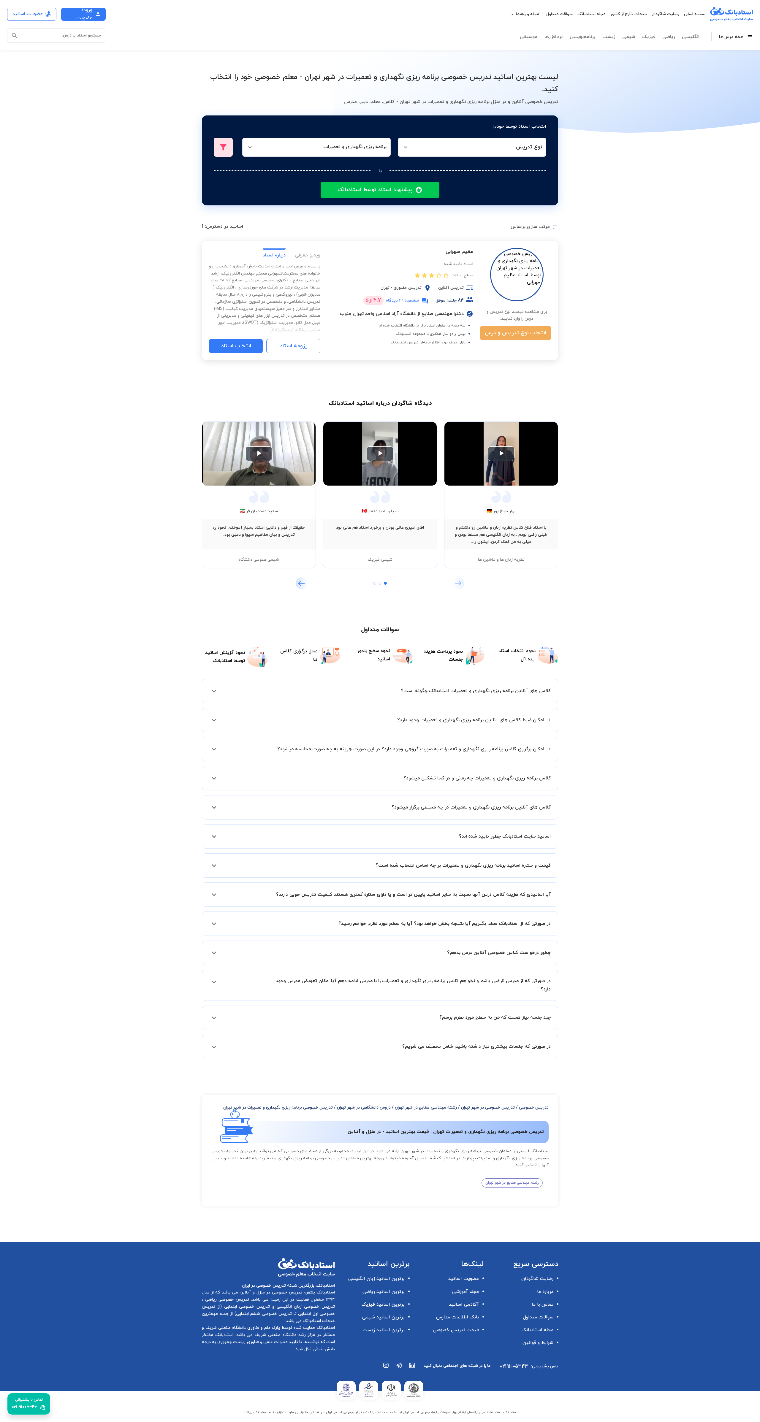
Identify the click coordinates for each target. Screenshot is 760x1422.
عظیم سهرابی (459, 251)
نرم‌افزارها (553, 37)
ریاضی (668, 37)
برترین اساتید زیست (384, 1330)
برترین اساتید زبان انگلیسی (376, 1278)
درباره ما (545, 1291)
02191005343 (514, 1366)
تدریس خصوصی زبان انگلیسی (304, 1307)
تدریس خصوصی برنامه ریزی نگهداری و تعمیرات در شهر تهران (278, 1107)
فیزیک (648, 37)
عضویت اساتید (463, 1278)
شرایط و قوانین (537, 1342)
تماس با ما (542, 1304)
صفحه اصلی (694, 14)
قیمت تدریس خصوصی (456, 1330)
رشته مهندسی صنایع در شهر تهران (426, 1107)
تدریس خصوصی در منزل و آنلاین (270, 1292)
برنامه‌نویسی (582, 37)
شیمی (628, 37)
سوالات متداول (559, 14)
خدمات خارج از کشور (628, 14)
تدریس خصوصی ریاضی (226, 1299)
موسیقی (528, 37)
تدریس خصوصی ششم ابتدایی (264, 1314)
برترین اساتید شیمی (383, 1317)
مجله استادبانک (591, 14)
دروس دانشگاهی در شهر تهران (364, 1107)
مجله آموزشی (465, 1291)
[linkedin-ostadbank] (412, 1368)
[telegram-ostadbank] (399, 1368)
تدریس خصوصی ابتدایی (246, 1307)
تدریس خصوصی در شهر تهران (488, 1107)
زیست (608, 37)
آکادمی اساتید (464, 1304)
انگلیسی (690, 37)
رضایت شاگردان (665, 14)
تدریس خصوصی (534, 1107)
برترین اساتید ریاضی (383, 1291)
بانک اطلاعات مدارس (457, 1317)
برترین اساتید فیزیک (383, 1304)
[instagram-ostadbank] (386, 1368)
